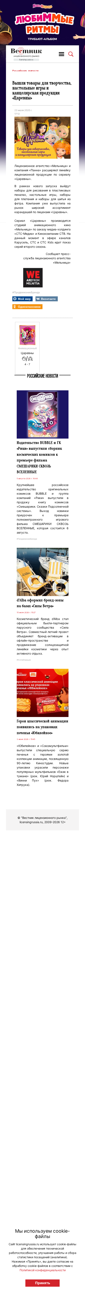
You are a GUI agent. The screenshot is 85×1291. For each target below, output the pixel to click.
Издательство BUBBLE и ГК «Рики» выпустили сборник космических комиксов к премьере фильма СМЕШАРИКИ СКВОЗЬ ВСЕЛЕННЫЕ (39, 457)
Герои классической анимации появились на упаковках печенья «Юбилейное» (42, 727)
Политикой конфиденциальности (43, 1270)
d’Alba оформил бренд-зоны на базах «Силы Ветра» (40, 603)
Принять (42, 1283)
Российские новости (25, 70)
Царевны (27, 353)
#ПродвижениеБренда (26, 292)
